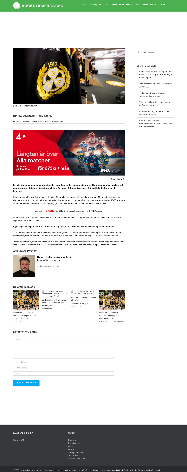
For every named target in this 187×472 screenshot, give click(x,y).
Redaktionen (74, 443)
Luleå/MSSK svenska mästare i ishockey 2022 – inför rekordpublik (110, 315)
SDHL (46, 121)
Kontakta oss (74, 440)
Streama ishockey (76, 458)
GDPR (71, 449)
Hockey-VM (18, 440)
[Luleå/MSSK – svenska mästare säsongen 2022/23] (26, 291)
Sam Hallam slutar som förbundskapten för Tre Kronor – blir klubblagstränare (155, 123)
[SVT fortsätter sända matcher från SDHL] (84, 291)
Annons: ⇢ (69, 211)
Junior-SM (73, 455)
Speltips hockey (75, 452)
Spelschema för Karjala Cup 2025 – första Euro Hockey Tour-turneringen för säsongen (155, 74)
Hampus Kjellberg (23, 121)
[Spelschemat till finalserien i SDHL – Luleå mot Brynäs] (55, 291)
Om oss (71, 446)
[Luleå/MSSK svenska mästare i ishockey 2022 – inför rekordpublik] (112, 291)
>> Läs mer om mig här (48, 266)
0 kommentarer (57, 121)
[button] (169, 4)
